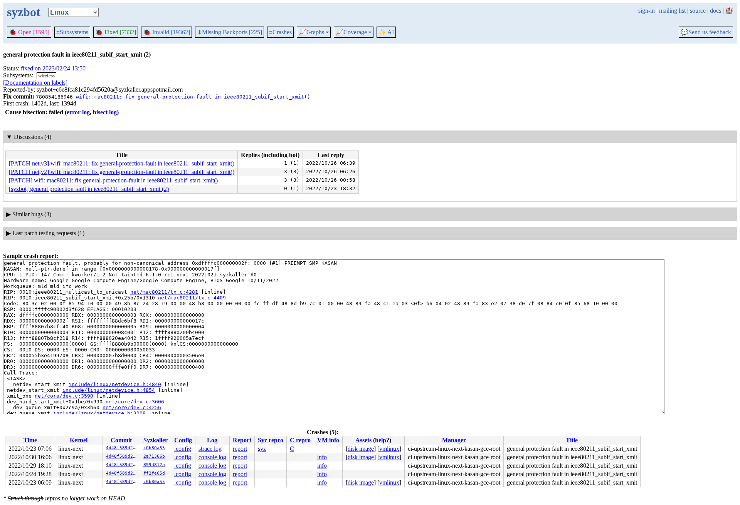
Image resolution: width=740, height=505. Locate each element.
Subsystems (72, 32)
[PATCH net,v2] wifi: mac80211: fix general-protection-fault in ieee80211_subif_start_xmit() (121, 172)
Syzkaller (155, 440)
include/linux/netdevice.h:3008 (99, 413)
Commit (121, 440)
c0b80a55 (154, 447)
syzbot (23, 12)
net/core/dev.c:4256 (132, 407)
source (698, 10)
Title (572, 440)
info (322, 457)
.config (182, 448)
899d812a (154, 464)
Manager (454, 440)
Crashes (280, 32)
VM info (328, 440)
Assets (363, 440)
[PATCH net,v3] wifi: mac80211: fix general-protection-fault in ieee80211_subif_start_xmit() (121, 163)
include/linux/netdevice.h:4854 (108, 390)
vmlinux (389, 448)
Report (242, 440)
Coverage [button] (351, 32)
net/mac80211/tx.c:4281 (164, 292)
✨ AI (386, 32)
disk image (361, 448)
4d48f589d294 (122, 447)
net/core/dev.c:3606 (135, 402)
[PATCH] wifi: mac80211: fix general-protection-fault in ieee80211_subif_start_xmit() (113, 180)
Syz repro (270, 440)
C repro (300, 440)
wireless (46, 76)
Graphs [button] (311, 32)
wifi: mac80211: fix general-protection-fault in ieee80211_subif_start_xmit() (193, 97)
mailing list (672, 10)
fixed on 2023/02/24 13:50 (53, 68)
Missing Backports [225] (229, 32)
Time (30, 440)
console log (212, 457)
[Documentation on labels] (35, 82)
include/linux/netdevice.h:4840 (115, 384)
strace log (210, 448)
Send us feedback (706, 32)
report (240, 448)
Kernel (78, 440)
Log (212, 440)
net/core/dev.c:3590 (64, 396)
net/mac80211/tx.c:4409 (192, 298)
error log (78, 112)
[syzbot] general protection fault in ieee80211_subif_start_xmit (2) (89, 189)
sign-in (646, 10)
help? (382, 440)
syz (262, 448)
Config (183, 440)
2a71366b (154, 456)
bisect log (105, 112)
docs (715, 10)
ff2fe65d (154, 473)
